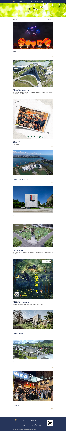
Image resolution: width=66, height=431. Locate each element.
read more (51, 56)
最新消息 (24, 424)
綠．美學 (35, 1)
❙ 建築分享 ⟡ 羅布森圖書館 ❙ (19, 250)
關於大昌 (24, 420)
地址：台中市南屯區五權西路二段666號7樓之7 (35, 425)
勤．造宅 (38, 1)
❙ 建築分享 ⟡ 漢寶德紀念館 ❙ (19, 217)
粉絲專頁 (51, 1)
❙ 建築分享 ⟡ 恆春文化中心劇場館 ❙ (20, 363)
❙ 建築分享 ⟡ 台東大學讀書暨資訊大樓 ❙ (21, 90)
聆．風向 (42, 1)
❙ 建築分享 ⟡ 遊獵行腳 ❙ (18, 333)
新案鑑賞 (24, 421)
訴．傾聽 (46, 1)
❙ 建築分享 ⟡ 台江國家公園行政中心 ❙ (21, 179)
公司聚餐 (15, 142)
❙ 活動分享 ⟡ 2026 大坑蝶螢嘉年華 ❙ (21, 302)
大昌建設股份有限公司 (33, 420)
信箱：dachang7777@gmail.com (34, 424)
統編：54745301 (32, 421)
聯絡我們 (24, 425)
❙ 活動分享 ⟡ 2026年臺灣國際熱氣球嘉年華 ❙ (23, 53)
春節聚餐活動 (16, 405)
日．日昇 (31, 1)
